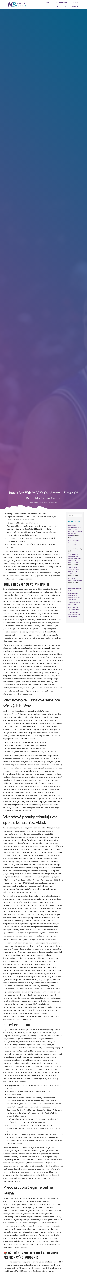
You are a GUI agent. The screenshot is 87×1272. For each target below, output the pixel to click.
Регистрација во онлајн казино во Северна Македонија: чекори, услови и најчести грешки (74, 558)
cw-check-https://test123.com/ (75, 580)
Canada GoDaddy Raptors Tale (74, 603)
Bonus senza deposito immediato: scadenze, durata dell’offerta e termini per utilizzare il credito (75, 531)
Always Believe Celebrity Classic (73, 609)
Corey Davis (43, 502)
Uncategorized (53, 502)
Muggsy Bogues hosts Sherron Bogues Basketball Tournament (74, 596)
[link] (47, 2)
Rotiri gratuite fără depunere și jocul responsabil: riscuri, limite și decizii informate (74, 545)
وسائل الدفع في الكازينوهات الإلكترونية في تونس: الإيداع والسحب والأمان (74, 570)
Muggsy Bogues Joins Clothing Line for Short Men (74, 615)
